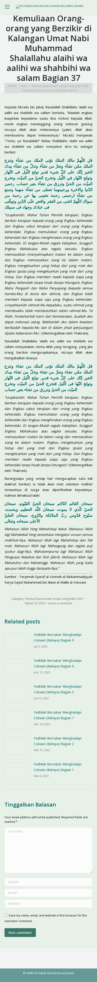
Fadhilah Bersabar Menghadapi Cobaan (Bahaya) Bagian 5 (57, 689)
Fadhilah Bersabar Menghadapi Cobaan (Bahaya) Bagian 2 (57, 741)
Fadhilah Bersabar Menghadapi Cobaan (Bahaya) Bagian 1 (57, 767)
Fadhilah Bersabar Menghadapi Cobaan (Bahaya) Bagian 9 (57, 637)
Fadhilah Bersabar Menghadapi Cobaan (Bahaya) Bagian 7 (57, 715)
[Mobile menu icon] (7, 6)
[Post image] (17, 642)
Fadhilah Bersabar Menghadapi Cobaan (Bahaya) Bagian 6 (57, 663)
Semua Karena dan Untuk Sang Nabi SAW (53, 599)
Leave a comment (60, 603)
